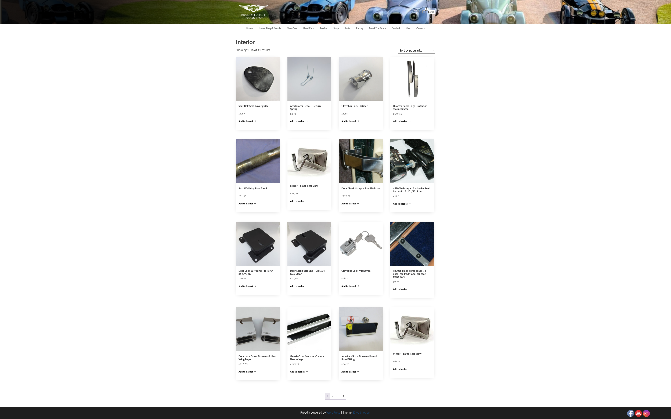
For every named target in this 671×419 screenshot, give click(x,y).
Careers (420, 28)
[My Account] (417, 12)
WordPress (333, 412)
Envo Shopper (362, 412)
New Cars (292, 28)
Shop (336, 28)
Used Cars (308, 28)
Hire (408, 28)
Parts (347, 28)
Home (249, 28)
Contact (396, 28)
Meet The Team (377, 28)
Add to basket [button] (246, 121)
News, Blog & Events (270, 28)
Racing (359, 28)
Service (323, 28)
